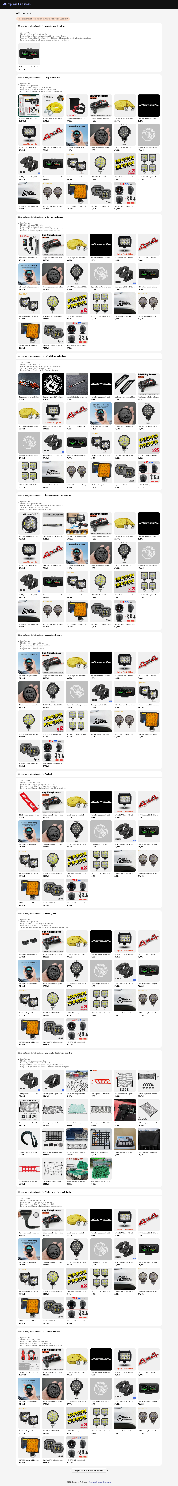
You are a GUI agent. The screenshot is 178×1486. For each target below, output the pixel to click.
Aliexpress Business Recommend (100, 1482)
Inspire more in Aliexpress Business (89, 1470)
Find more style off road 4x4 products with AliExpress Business (42, 19)
